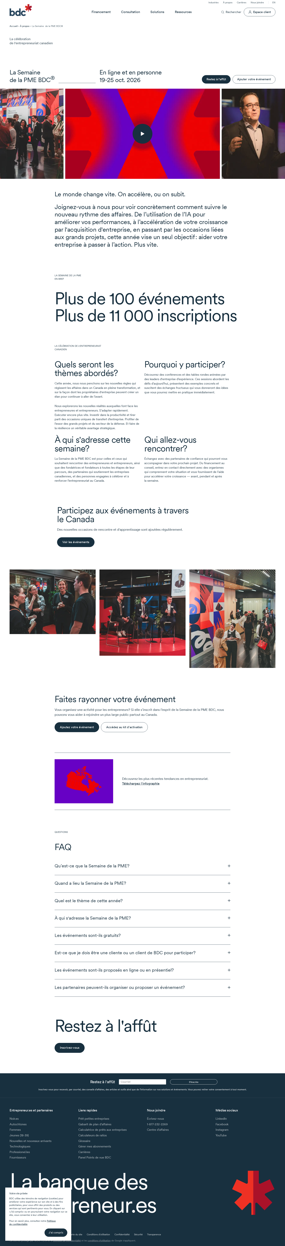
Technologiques (20, 1146)
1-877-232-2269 (157, 1124)
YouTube (221, 1135)
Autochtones (18, 1124)
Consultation (130, 12)
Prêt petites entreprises (93, 1118)
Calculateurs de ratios (92, 1135)
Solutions (157, 12)
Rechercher (233, 12)
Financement (101, 12)
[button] (143, 866)
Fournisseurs (18, 1157)
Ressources (183, 12)
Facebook (222, 1124)
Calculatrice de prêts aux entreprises (102, 1129)
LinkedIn (221, 1118)
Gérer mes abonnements (94, 1146)
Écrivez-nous (155, 1118)
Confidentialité (122, 1234)
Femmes (15, 1129)
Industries (213, 2)
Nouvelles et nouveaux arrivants (30, 1141)
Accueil (13, 26)
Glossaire (84, 1141)
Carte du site (75, 1234)
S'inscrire (193, 1082)
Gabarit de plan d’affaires (94, 1124)
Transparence (154, 1234)
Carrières (241, 2)
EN (273, 2)
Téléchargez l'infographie (140, 783)
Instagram (222, 1129)
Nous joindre (257, 2)
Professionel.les (20, 1152)
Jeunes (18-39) (19, 1135)
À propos (227, 2)
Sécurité (138, 1234)
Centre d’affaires (158, 1129)
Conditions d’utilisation (98, 1234)
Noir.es (14, 1118)
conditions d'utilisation (99, 1240)
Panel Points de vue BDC (94, 1157)
